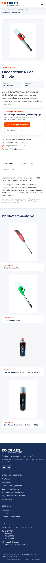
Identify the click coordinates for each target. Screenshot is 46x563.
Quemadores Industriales (11, 489)
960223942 (9, 536)
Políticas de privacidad (13, 560)
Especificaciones (26, 163)
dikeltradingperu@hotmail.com (16, 544)
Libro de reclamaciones (11, 517)
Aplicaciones (9, 169)
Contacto (5, 513)
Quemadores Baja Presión (12, 486)
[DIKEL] (11, 4)
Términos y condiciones (32, 560)
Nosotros (5, 510)
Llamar (12, 130)
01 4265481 (9, 531)
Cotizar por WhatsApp (19, 125)
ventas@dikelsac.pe (13, 542)
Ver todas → (7, 499)
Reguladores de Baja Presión (13, 495)
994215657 (9, 533)
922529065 (9, 538)
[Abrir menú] (41, 3)
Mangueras (6, 482)
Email (26, 130)
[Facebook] (4, 467)
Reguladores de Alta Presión (13, 492)
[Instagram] (9, 467)
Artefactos (6, 479)
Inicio (4, 10)
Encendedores (22, 10)
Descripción (9, 163)
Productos (11, 10)
